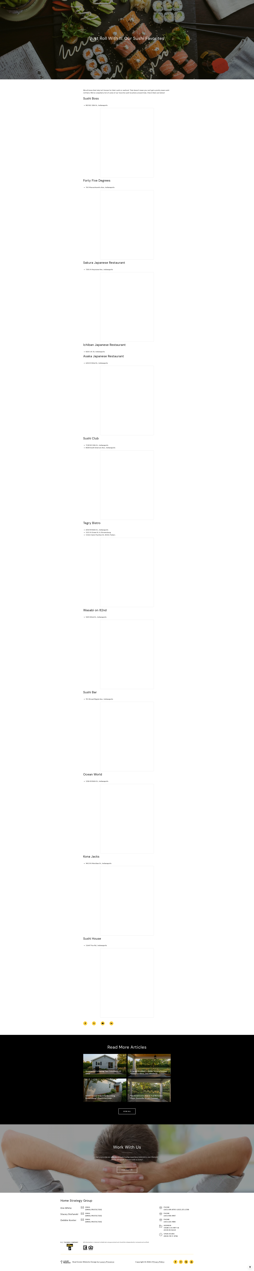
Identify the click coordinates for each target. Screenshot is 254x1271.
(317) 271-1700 (183, 1209)
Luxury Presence (107, 1262)
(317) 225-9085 (170, 1221)
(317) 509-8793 (170, 1209)
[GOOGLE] (186, 1262)
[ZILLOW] (191, 1262)
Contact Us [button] (127, 1170)
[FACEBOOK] (175, 1262)
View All (127, 1111)
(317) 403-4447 (170, 1215)
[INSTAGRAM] (181, 1262)
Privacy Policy (158, 1262)
